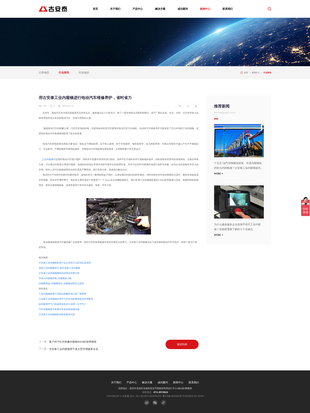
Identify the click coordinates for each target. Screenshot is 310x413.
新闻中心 (205, 8)
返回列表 (182, 344)
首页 (95, 8)
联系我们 (227, 8)
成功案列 (183, 8)
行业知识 (84, 72)
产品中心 (138, 8)
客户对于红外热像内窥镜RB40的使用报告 (73, 341)
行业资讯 (64, 72)
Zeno (201, 396)
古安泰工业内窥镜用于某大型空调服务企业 (73, 349)
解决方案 (160, 8)
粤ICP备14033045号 (172, 396)
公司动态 (44, 72)
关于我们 (115, 8)
